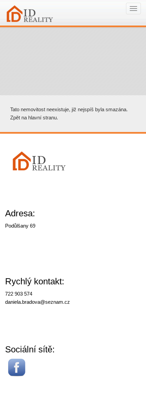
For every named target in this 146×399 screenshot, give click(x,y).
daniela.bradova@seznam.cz (37, 302)
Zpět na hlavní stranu (33, 117)
